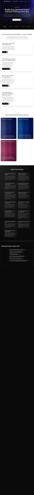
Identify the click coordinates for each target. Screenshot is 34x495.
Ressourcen (21, 1)
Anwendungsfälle (15, 1)
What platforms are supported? (14, 254)
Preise (26, 1)
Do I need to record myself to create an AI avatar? (16, 249)
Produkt (10, 1)
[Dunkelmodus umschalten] (29, 1)
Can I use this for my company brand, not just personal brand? (18, 260)
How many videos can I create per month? (15, 258)
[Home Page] (6, 1)
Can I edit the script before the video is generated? (17, 256)
